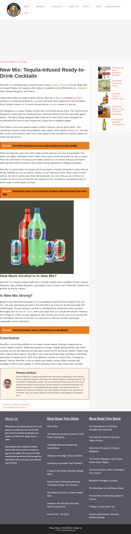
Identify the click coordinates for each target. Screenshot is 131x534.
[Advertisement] (65, 38)
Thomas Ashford (26, 372)
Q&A (26, 13)
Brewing (40, 6)
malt (63, 98)
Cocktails (57, 6)
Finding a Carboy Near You (102, 506)
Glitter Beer (52, 426)
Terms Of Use (67, 528)
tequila (54, 85)
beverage (76, 98)
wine (21, 311)
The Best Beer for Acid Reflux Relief (106, 488)
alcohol (52, 104)
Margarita (81, 88)
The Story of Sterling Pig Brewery (16, 404)
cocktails (62, 85)
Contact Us (78, 528)
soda (34, 101)
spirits (29, 311)
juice (76, 130)
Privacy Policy (54, 528)
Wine (99, 6)
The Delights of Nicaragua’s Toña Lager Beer (118, 122)
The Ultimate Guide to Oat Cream (117, 83)
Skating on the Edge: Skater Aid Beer (65, 456)
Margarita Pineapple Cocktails (103, 480)
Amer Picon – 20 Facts (58, 514)
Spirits (86, 6)
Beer (26, 6)
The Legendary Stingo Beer (14, 407)
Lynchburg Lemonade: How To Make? (65, 463)
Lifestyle (73, 6)
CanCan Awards (7, 62)
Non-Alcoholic (112, 6)
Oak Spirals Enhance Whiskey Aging (117, 96)
